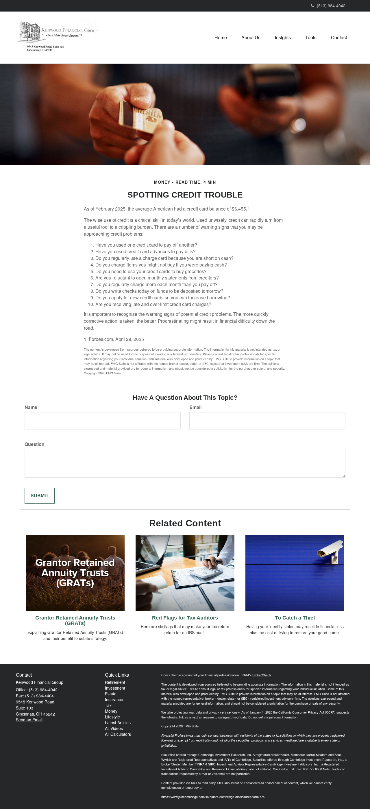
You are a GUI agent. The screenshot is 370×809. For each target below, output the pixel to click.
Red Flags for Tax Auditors (185, 618)
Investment (115, 688)
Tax (108, 705)
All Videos (114, 728)
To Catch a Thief (295, 618)
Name (31, 407)
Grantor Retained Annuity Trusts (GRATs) (75, 620)
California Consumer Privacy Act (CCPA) (307, 712)
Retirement (115, 682)
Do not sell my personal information (272, 717)
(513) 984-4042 (331, 5)
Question (35, 444)
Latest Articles (118, 722)
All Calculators (118, 734)
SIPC (211, 764)
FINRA (199, 764)
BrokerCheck (261, 675)
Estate (110, 694)
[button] (251, 37)
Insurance (114, 699)
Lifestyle (112, 717)
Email (195, 407)
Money (111, 711)
